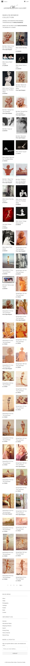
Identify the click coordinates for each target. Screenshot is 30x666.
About (3, 598)
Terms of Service (6, 632)
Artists (3, 600)
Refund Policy (5, 635)
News (3, 610)
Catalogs (4, 605)
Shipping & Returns (6, 625)
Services (4, 621)
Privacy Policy (5, 630)
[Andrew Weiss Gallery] (15, 7)
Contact (4, 612)
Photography (5, 603)
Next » (21, 585)
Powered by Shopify (21, 662)
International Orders (7, 623)
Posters (4, 607)
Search (4, 628)
